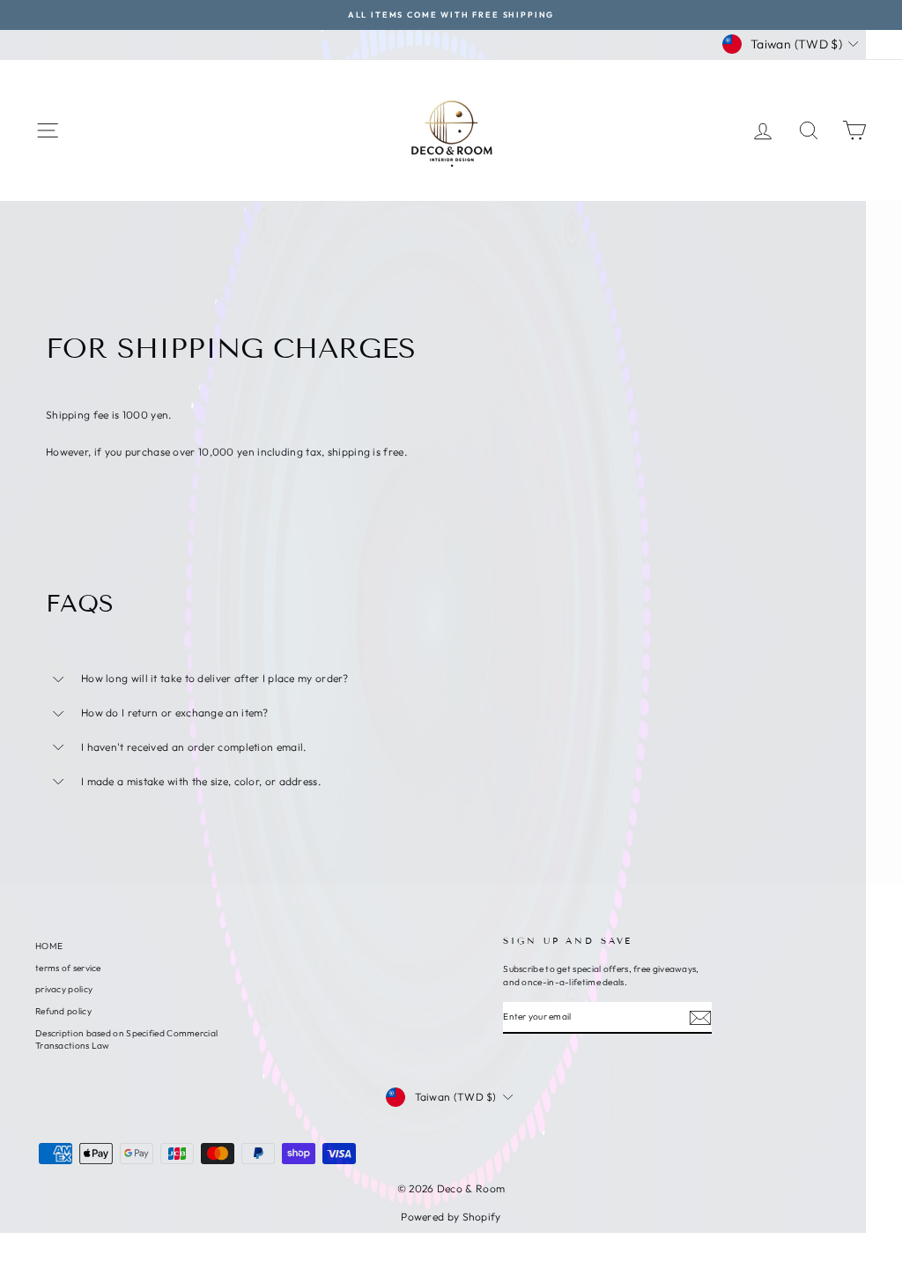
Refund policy (63, 1011)
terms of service (68, 968)
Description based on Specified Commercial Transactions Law (126, 1039)
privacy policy (63, 989)
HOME (49, 946)
